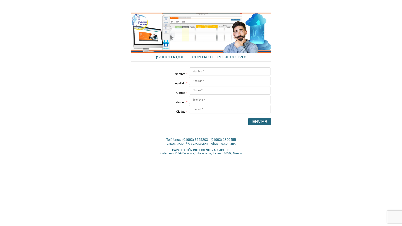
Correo (181, 92)
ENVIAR (259, 121)
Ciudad (181, 111)
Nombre (181, 74)
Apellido (181, 83)
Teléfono (180, 102)
